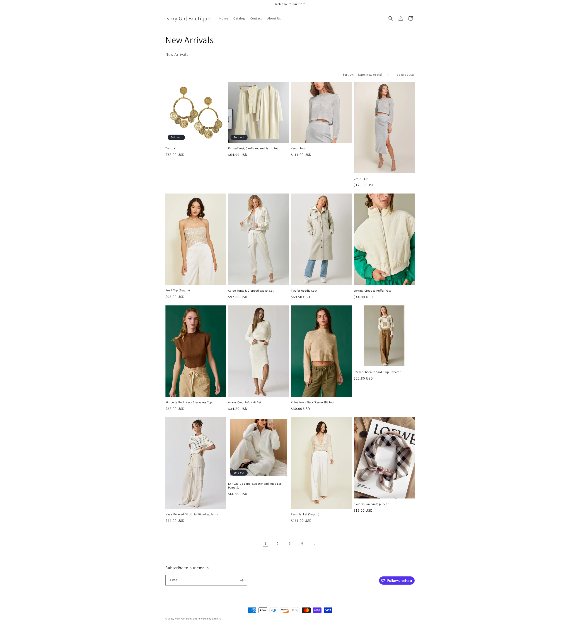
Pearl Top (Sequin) (177, 290)
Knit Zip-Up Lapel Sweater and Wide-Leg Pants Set (255, 485)
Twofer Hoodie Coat (304, 291)
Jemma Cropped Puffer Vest (372, 291)
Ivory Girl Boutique (186, 618)
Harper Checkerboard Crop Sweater (377, 372)
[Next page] (314, 544)
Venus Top (297, 148)
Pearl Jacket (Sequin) (305, 514)
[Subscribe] (242, 580)
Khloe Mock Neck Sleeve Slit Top (312, 402)
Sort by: (348, 75)
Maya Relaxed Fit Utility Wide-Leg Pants (191, 514)
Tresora (170, 148)
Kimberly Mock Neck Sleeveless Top (188, 402)
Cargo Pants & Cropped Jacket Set (250, 291)
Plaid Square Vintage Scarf (372, 504)
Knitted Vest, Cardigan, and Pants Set (253, 148)
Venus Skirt (361, 179)
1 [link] (265, 543)
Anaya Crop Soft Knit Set (244, 402)
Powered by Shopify (209, 618)
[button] (391, 18)
